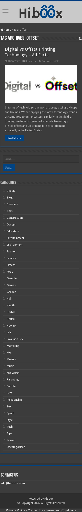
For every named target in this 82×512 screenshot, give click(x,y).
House (11, 318)
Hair (9, 298)
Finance (11, 258)
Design (11, 224)
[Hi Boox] (41, 11)
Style (10, 420)
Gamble (12, 278)
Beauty (11, 190)
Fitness (11, 265)
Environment (14, 244)
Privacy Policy (15, 510)
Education (13, 231)
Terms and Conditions (61, 510)
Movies (11, 359)
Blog (10, 197)
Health (11, 305)
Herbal (11, 312)
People (11, 386)
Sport (10, 413)
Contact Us (35, 510)
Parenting (13, 379)
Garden (11, 292)
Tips (9, 433)
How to (11, 325)
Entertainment (15, 238)
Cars (9, 211)
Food (10, 271)
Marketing (13, 345)
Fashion (11, 251)
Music (10, 366)
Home (7, 29)
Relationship (14, 399)
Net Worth (13, 372)
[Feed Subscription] (80, 38)
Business (30, 61)
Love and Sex (15, 339)
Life (9, 332)
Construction (15, 217)
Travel (10, 440)
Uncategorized (16, 447)
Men (9, 352)
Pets (9, 393)
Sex (9, 406)
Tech (10, 426)
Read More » (14, 138)
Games (11, 285)
